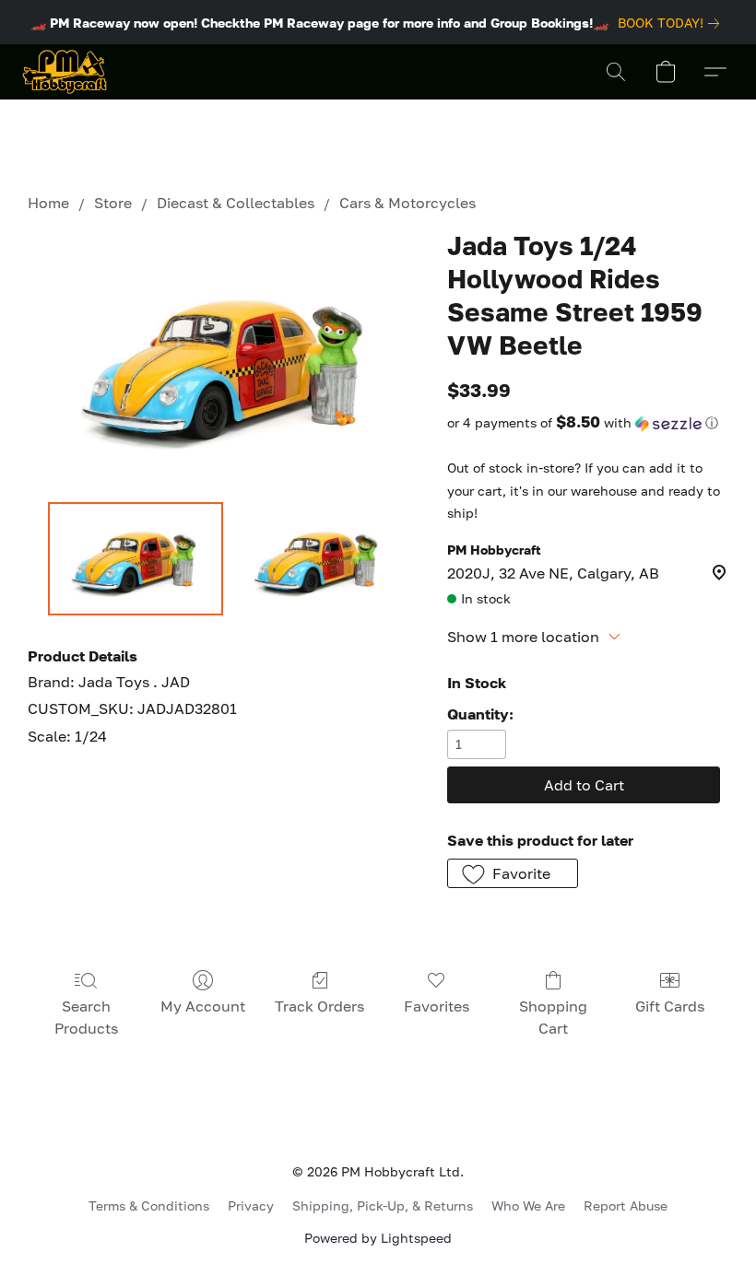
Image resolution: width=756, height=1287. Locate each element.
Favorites (436, 1006)
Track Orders (319, 1006)
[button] (65, 71)
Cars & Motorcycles (407, 202)
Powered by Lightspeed (378, 1238)
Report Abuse (625, 1205)
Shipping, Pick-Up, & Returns (382, 1205)
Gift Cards (669, 1006)
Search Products (86, 1017)
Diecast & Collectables (235, 202)
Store (113, 202)
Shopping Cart (553, 1017)
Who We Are (528, 1205)
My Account (202, 1006)
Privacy (251, 1205)
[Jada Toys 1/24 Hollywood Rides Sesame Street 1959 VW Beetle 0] (135, 559)
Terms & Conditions (149, 1205)
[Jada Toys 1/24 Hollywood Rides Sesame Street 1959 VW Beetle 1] (318, 559)
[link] (672, 23)
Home (48, 202)
